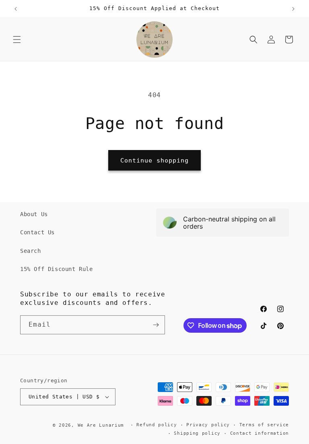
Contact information (259, 433)
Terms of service (264, 424)
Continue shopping (154, 160)
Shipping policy (197, 433)
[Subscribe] (156, 324)
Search (30, 251)
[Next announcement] (293, 9)
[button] (17, 39)
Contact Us (37, 232)
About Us (34, 214)
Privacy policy (208, 424)
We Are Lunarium (101, 425)
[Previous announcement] (16, 9)
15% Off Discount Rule (56, 269)
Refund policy (156, 424)
